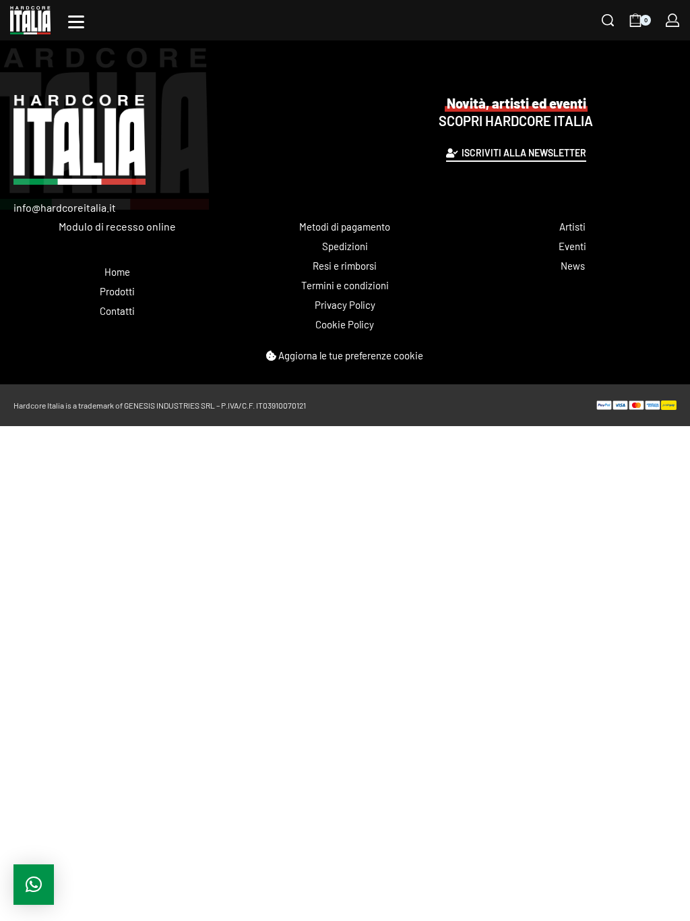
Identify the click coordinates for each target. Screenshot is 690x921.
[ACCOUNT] (672, 20)
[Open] (76, 22)
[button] (33, 884)
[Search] (608, 20)
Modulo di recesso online (117, 226)
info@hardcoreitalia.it (64, 207)
